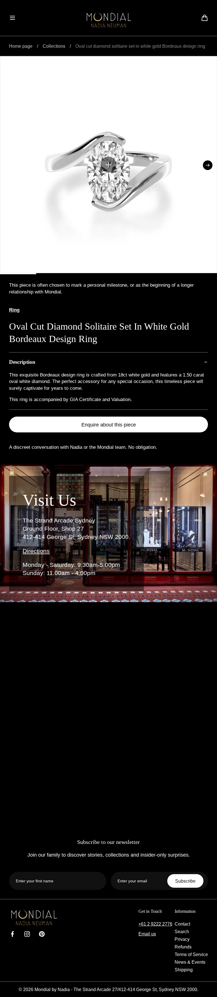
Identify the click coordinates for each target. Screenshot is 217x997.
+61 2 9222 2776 (155, 923)
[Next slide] (207, 165)
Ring (14, 310)
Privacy (182, 939)
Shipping (184, 969)
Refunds (183, 946)
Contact (182, 923)
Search (182, 931)
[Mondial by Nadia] (108, 20)
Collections (54, 46)
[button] (12, 17)
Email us (147, 933)
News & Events (190, 962)
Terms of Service (191, 954)
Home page (20, 46)
